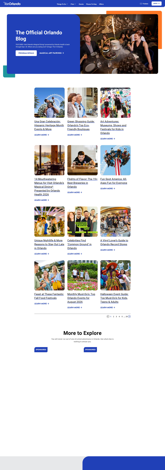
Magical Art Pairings (51, 53)
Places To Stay (91, 4)
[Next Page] (129, 316)
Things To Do (61, 4)
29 (127, 316)
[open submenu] (67, 4)
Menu (155, 3)
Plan (72, 4)
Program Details (26, 53)
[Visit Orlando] (12, 3)
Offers (101, 4)
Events (81, 4)
